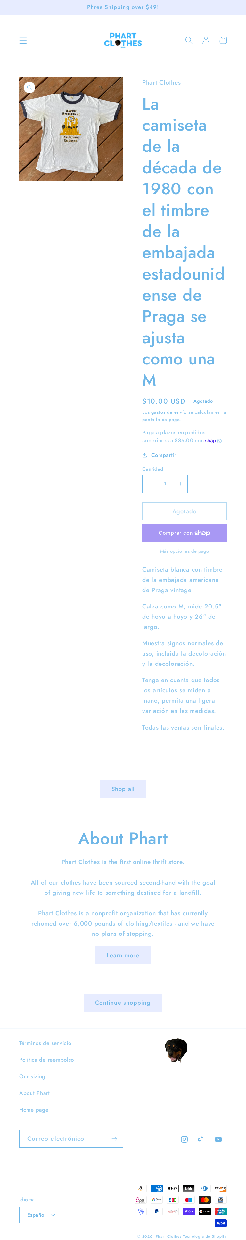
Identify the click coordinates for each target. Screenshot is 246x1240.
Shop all (123, 789)
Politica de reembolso (46, 1060)
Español (36, 1215)
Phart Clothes (169, 1236)
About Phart (34, 1093)
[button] (23, 40)
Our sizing (32, 1076)
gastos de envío (169, 412)
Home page (33, 1110)
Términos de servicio (45, 1043)
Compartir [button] (163, 455)
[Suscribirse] (114, 1139)
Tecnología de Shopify (205, 1236)
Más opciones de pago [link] (184, 551)
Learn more (123, 955)
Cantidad (152, 469)
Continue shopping (123, 1003)
